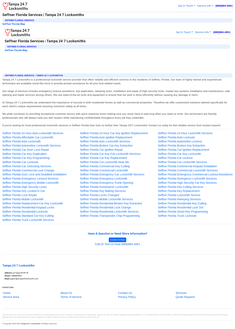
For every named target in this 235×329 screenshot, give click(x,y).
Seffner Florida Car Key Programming (26, 157)
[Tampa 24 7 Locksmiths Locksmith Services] (15, 6)
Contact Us (125, 293)
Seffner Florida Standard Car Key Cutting (28, 215)
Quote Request (185, 297)
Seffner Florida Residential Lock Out (180, 207)
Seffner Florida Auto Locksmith (21, 141)
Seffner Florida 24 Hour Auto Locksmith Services (32, 133)
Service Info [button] (204, 5)
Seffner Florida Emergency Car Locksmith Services (112, 174)
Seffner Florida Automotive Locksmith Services (31, 145)
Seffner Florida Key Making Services (103, 191)
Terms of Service (71, 297)
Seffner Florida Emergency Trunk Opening (106, 182)
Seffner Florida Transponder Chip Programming (110, 215)
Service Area (11, 297)
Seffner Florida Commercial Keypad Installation (187, 166)
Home (7, 293)
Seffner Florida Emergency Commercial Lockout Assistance (195, 174)
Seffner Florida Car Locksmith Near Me (104, 162)
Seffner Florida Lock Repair (19, 195)
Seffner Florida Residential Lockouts (25, 211)
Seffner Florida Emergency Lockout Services (30, 178)
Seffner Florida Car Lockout (175, 157)
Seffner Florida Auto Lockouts (176, 137)
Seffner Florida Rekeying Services (179, 199)
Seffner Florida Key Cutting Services (180, 186)
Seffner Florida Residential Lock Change (105, 207)
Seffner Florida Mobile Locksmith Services (106, 199)
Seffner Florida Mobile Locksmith (22, 199)
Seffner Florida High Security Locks (24, 186)
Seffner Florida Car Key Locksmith (179, 153)
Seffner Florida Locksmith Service (179, 195)
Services (181, 293)
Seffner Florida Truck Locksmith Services (28, 219)
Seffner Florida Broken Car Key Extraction (106, 145)
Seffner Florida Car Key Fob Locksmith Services (110, 153)
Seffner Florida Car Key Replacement (103, 157)
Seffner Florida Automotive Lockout (180, 141)
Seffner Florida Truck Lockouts (177, 215)
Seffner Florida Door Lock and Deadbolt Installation (34, 174)
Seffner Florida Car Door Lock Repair (25, 149)
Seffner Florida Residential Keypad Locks (28, 207)
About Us (66, 293)
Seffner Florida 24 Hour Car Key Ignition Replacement (114, 133)
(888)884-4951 (224, 5)
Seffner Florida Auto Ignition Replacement (106, 137)
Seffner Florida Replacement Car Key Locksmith (32, 203)
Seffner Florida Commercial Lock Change (28, 170)
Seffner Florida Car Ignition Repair (101, 149)
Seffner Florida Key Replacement (179, 191)
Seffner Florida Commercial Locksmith (104, 170)
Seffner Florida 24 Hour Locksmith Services (185, 133)
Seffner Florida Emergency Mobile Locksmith (30, 182)
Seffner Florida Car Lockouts (20, 162)
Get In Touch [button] (185, 5)
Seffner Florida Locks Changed (99, 195)
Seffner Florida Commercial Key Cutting (105, 166)
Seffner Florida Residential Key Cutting (182, 203)
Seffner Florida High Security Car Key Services (187, 182)
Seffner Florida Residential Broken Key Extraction (111, 203)
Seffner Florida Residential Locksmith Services (109, 211)
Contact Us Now (117, 240)
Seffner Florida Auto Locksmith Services (105, 141)
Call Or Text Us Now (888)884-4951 (117, 244)
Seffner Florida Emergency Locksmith (103, 178)
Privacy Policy (127, 297)
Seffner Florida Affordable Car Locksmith (27, 137)
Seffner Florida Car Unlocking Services (26, 166)
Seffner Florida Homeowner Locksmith (104, 186)
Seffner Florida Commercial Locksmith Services (188, 170)
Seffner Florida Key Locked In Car (23, 191)
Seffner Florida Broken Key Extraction (181, 145)
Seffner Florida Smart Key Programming (183, 211)
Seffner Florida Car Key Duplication (24, 153)
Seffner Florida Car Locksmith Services (182, 162)
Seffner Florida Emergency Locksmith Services (187, 178)
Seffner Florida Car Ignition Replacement (183, 149)
